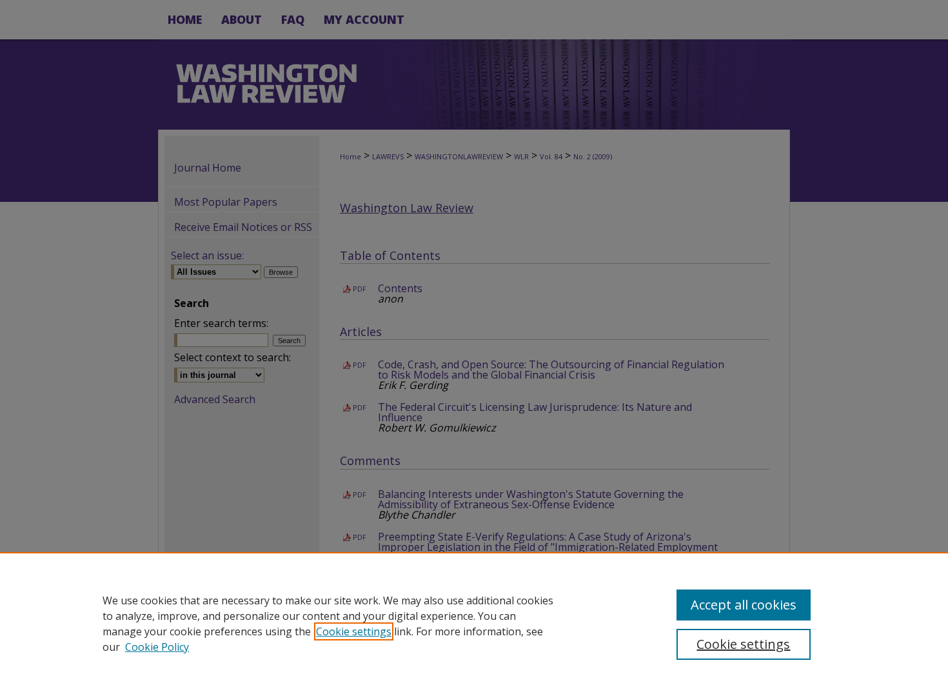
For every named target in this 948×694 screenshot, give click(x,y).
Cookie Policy (157, 647)
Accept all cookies (743, 604)
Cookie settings (353, 631)
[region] (474, 623)
